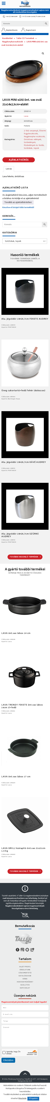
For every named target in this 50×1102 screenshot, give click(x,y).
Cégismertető (25, 973)
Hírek (25, 979)
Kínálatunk (25, 970)
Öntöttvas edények (32, 139)
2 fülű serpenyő (31, 130)
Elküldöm (8, 1060)
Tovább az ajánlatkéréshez (18, 202)
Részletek (22, 1098)
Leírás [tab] (9, 169)
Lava (26, 116)
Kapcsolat (25, 988)
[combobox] (24, 241)
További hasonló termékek (24, 557)
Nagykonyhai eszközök (12, 41)
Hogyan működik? (25, 982)
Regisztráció (31, 30)
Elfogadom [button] (33, 1098)
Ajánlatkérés (19, 160)
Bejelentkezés (11, 30)
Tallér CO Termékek (25, 38)
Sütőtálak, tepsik (31, 148)
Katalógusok (25, 976)
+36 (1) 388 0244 (11, 16)
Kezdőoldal (7, 38)
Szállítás (25, 985)
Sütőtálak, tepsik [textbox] (24, 241)
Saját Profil (25, 967)
